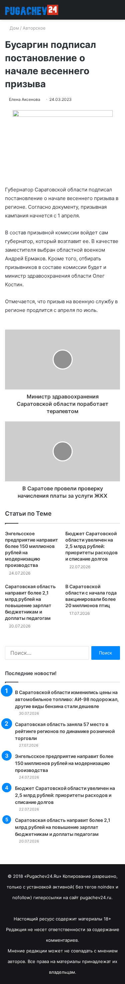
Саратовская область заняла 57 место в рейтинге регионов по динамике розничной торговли (65, 731)
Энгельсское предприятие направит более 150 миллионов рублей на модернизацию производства (64, 763)
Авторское (34, 28)
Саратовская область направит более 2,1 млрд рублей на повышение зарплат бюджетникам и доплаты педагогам (62, 827)
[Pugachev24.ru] (31, 10)
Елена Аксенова (24, 99)
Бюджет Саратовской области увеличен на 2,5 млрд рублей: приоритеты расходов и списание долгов (91, 546)
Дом (13, 28)
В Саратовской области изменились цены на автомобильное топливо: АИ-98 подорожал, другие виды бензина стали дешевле (67, 699)
